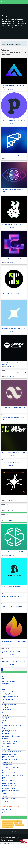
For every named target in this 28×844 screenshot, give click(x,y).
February (11, 822)
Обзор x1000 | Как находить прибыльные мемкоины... (12, 363)
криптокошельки (6, 746)
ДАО (3, 722)
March (12, 824)
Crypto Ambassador (7, 2)
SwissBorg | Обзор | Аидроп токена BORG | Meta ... (14, 552)
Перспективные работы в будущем (10, 770)
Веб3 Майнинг (5, 717)
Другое (3, 728)
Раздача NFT (5, 793)
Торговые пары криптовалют (9, 808)
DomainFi (4, 685)
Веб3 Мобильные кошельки (8, 719)
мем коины (4, 753)
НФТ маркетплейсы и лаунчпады (10, 759)
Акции (3, 702)
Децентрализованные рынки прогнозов (11, 725)
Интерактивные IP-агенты (8, 740)
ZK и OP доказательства (7, 699)
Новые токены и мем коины (8, 756)
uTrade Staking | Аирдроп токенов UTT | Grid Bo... (13, 418)
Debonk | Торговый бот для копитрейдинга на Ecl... (13, 517)
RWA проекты (5, 694)
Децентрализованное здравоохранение (11, 723)
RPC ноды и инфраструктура (9, 693)
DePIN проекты (5, 680)
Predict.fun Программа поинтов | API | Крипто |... (13, 120)
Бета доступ (5, 707)
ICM (3, 686)
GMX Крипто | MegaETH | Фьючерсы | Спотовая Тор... (13, 86)
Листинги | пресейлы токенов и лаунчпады (12, 751)
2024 (4, 820)
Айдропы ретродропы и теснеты (9, 701)
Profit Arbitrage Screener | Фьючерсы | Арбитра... (11, 294)
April (16, 820)
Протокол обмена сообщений (9, 788)
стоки (3, 803)
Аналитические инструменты (9, 704)
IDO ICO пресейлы (6, 688)
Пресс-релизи (5, 779)
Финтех (3, 811)
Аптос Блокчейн (6, 706)
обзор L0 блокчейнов (7, 762)
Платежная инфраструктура (8, 772)
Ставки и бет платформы (8, 800)
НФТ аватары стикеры (7, 758)
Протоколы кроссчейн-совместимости (11, 790)
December (5, 822)
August (20, 820)
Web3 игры (4, 698)
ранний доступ (5, 795)
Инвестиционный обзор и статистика (11, 736)
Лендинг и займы (6, 749)
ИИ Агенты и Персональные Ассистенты (12, 732)
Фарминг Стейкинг (6, 809)
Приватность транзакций (8, 780)
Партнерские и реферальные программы (12, 769)
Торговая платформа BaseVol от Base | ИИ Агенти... (12, 607)
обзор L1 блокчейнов (7, 764)
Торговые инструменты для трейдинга (11, 806)
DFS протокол (5, 683)
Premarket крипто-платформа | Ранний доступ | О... (14, 373)
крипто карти (5, 745)
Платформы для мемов (7, 774)
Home (5, 42)
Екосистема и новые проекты (9, 730)
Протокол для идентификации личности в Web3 (13, 787)
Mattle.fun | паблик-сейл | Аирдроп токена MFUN (14, 596)
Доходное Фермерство (7, 727)
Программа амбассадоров (8, 783)
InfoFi (3, 689)
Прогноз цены (5, 782)
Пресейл (4, 777)
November (21, 824)
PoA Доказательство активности (9, 691)
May (16, 824)
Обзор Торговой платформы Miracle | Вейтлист (13, 328)
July (20, 822)
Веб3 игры (4, 712)
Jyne (8, 824)
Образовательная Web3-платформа (11, 767)
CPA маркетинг (5, 676)
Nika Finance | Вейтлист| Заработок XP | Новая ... (14, 661)
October (4, 826)
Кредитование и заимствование (9, 741)
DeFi (3, 678)
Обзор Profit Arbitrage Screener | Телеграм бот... (14, 452)
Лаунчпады (4, 748)
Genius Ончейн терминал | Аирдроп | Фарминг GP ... (14, 259)
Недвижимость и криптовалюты (9, 754)
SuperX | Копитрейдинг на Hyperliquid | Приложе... (11, 652)
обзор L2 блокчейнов (7, 766)
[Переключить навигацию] (25, 2)
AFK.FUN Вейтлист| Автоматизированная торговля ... (12, 225)
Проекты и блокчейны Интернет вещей (11, 785)
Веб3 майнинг (5, 715)
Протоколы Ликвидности (8, 792)
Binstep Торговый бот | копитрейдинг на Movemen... (11, 587)
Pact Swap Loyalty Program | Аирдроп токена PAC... (13, 408)
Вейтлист (4, 720)
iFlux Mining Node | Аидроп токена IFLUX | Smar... (14, 507)
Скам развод (5, 796)
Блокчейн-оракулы (6, 709)
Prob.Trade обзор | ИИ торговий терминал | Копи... (12, 190)
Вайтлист (4, 711)
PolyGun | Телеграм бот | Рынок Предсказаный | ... (13, 155)
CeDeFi (4, 675)
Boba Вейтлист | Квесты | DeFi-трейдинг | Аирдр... (12, 463)
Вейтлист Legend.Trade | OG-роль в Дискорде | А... (13, 497)
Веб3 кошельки (5, 714)
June (4, 824)
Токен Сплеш (5, 805)
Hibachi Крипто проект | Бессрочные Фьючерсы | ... (14, 641)
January (16, 822)
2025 (8, 820)
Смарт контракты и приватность (9, 798)
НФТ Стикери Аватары (7, 761)
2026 (12, 820)
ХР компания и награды (7, 813)
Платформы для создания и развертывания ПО (13, 775)
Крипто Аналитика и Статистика (9, 743)
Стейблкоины (5, 801)
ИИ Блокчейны (5, 733)
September (10, 826)
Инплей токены (5, 738)
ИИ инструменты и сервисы (8, 735)
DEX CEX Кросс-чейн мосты (8, 681)
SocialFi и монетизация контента (10, 696)
